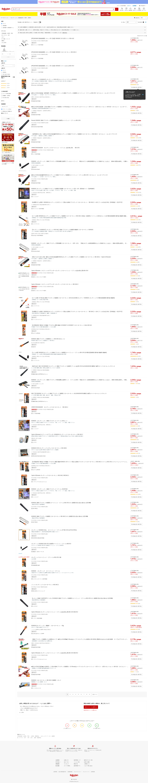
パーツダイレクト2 (37, 688)
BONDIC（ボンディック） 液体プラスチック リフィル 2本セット (49, 420)
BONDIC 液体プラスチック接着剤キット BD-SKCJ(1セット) (48, 339)
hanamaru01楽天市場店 (38, 126)
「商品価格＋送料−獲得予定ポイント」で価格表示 (27, 22)
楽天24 (34, 346)
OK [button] (143, 94)
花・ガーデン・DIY (21, 737)
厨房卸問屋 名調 (36, 565)
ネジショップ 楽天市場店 (38, 44)
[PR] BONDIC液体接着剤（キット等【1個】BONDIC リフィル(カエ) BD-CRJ (52, 65)
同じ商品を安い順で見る (136, 87)
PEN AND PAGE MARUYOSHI (39, 456)
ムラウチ (35, 442)
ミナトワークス (36, 223)
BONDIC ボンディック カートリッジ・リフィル (45, 571)
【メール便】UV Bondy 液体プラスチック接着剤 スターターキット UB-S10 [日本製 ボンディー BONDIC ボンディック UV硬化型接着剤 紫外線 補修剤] (73, 298)
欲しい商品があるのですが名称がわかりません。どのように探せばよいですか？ (37, 706)
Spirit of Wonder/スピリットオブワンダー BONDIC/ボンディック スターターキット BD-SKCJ (57, 434)
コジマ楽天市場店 (36, 154)
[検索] (116, 9)
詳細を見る (64, 32)
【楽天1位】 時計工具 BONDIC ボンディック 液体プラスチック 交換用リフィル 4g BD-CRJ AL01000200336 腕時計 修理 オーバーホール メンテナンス (73, 366)
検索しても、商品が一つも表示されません (29, 710)
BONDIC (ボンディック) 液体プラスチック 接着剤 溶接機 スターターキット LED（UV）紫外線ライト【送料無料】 (63, 188)
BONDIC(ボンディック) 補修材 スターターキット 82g (47, 625)
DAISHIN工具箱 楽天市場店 (38, 538)
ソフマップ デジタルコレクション (40, 481)
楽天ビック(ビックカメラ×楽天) (39, 276)
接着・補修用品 (37, 737)
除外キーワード (4, 113)
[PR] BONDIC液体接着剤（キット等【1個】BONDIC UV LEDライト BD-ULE (52, 38)
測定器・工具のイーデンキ (38, 551)
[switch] (14, 77)
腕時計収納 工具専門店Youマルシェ (40, 374)
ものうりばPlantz (36, 333)
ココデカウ (35, 606)
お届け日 (3, 68)
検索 (8, 57)
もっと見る (21, 712)
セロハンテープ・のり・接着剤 (48, 736)
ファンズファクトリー (37, 319)
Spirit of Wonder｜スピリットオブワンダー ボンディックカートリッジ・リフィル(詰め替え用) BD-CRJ (59, 270)
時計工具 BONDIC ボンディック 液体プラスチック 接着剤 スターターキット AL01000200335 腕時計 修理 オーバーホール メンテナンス (69, 393)
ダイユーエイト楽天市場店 (38, 208)
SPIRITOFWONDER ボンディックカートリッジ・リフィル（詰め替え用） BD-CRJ (55, 147)
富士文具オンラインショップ (39, 591)
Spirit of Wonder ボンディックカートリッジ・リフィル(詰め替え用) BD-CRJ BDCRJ (54, 612)
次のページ (95, 694)
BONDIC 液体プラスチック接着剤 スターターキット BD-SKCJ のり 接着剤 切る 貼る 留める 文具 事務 (59, 516)
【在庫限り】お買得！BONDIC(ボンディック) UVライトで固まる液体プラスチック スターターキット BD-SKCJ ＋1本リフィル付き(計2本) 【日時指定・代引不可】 (77, 202)
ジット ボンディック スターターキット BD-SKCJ (45, 584)
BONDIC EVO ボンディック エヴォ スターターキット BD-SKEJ (49, 448)
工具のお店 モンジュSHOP (38, 633)
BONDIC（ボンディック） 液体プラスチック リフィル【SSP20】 (49, 489)
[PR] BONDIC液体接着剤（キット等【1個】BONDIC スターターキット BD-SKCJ (53, 52)
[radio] (1, 23)
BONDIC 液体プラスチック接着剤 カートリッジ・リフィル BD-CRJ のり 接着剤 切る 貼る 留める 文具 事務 (61, 502)
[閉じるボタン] (145, 27)
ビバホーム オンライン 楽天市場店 (40, 578)
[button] (142, 5)
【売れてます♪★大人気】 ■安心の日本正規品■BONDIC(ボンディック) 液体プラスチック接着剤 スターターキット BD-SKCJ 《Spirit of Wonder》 (71, 257)
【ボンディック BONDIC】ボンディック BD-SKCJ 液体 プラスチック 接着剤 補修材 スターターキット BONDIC (62, 229)
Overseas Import (36, 169)
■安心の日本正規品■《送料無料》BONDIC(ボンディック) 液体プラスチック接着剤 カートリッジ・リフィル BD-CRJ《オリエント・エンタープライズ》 (73, 93)
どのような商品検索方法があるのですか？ (29, 708)
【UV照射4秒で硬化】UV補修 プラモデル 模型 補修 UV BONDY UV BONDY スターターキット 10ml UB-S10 (61, 325)
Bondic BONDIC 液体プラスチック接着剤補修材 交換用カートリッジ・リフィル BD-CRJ (56, 120)
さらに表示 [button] (4, 42)
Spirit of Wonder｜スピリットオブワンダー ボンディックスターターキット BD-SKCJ (54, 284)
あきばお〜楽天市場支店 (38, 85)
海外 (6, 61)
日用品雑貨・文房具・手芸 (23, 736)
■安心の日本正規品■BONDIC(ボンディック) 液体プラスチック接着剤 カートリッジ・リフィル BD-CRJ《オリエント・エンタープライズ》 (69, 175)
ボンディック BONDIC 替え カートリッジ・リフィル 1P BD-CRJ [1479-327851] (54, 530)
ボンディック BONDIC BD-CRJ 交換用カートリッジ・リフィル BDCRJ (51, 543)
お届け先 (3, 63)
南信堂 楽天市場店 (36, 101)
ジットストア (35, 196)
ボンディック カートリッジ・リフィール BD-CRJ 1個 (46, 557)
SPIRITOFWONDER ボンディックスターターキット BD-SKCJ (49, 407)
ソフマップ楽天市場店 (37, 618)
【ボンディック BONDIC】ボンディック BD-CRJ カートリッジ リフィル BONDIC (54, 79)
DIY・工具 (30, 737)
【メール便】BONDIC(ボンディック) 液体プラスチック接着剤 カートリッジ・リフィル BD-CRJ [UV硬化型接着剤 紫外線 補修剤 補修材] (69, 352)
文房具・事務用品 (35, 736)
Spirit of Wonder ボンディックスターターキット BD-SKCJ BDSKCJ (50, 475)
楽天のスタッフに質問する (91, 707)
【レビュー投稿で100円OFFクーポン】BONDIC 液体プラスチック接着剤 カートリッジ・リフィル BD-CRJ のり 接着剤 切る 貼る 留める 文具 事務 (72, 598)
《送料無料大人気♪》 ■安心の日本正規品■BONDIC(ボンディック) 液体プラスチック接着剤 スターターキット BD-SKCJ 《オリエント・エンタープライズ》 (74, 134)
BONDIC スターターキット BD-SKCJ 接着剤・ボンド (46, 680)
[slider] (1, 51)
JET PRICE (35, 508)
